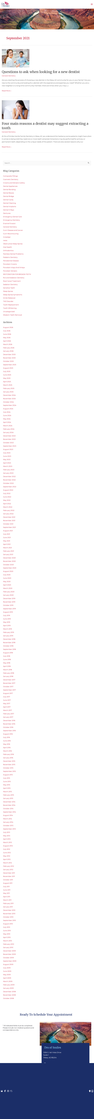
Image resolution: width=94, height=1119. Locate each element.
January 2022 (8, 514)
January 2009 (8, 988)
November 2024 (9, 399)
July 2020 (6, 575)
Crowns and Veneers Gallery (14, 183)
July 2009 (6, 968)
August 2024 (8, 409)
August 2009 (8, 964)
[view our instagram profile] (8, 1091)
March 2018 (7, 670)
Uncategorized (9, 311)
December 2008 (9, 991)
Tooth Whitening (10, 308)
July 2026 (6, 331)
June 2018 (7, 659)
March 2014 (7, 819)
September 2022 (9, 487)
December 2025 (9, 354)
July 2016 (6, 737)
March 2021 (7, 548)
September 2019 (9, 609)
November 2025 (9, 358)
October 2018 (8, 646)
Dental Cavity (8, 200)
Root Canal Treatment (12, 281)
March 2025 (7, 385)
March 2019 (7, 629)
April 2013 (7, 839)
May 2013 (6, 836)
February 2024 (8, 429)
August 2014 (8, 815)
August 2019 (8, 612)
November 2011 (9, 876)
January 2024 (8, 432)
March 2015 (7, 792)
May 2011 (6, 893)
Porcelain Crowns (10, 264)
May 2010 (6, 934)
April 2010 (7, 937)
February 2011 (8, 903)
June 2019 (7, 619)
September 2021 (9, 527)
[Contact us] (90, 1091)
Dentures (7, 213)
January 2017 (8, 717)
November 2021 (9, 520)
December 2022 (9, 476)
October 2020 (8, 565)
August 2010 (8, 924)
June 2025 (7, 375)
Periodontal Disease (11, 261)
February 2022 (8, 510)
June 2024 (7, 415)
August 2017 (8, 693)
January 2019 (8, 636)
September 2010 (9, 920)
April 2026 (7, 341)
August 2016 (8, 734)
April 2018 (7, 666)
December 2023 (9, 436)
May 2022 (6, 500)
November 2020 (9, 561)
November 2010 (9, 914)
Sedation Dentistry (10, 284)
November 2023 (9, 439)
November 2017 (9, 683)
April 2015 (7, 788)
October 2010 (8, 917)
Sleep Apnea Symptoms (12, 295)
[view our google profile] (1, 1091)
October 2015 (8, 768)
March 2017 (7, 710)
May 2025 (6, 378)
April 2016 (7, 747)
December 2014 (9, 802)
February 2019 (8, 632)
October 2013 (8, 825)
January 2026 (8, 351)
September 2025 (9, 365)
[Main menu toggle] (91, 4)
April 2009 (7, 978)
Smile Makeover (9, 298)
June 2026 (7, 334)
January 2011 (8, 907)
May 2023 (6, 459)
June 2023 (7, 456)
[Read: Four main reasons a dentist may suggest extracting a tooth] (15, 110)
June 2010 (7, 930)
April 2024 (7, 422)
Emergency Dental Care (12, 217)
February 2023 (8, 470)
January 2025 (8, 392)
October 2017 (8, 686)
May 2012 (6, 856)
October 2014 (8, 808)
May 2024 (7, 419)
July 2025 (6, 371)
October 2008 (8, 998)
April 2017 (7, 707)
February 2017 (8, 714)
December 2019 (9, 598)
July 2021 (6, 534)
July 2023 (6, 453)
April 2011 (6, 897)
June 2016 (7, 741)
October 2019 (8, 605)
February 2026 (8, 348)
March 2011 (7, 900)
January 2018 (8, 676)
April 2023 (7, 463)
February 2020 (8, 592)
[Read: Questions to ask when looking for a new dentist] (15, 58)
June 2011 (6, 890)
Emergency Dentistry (11, 220)
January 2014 (8, 822)
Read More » (6, 91)
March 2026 (7, 344)
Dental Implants (9, 206)
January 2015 (8, 798)
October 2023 (8, 443)
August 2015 (8, 775)
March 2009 (7, 981)
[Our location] (92, 1091)
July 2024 (6, 412)
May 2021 (6, 541)
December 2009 (9, 951)
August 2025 (8, 368)
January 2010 (8, 947)
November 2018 (9, 642)
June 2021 (7, 537)
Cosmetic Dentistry (10, 179)
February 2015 (8, 795)
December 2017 (9, 680)
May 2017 (6, 703)
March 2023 (7, 466)
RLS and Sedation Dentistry (13, 278)
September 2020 (9, 568)
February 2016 (8, 754)
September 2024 (9, 405)
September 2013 (9, 829)
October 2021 (8, 524)
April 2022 (7, 504)
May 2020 (7, 581)
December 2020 (9, 558)
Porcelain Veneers (10, 271)
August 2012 (8, 846)
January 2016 (8, 758)
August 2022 (8, 490)
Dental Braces (8, 193)
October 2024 (8, 402)
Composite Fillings (10, 176)
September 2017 (9, 690)
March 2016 (7, 751)
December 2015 (9, 761)
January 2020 (8, 595)
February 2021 (8, 551)
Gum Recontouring (10, 234)
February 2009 (8, 985)
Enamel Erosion (9, 223)
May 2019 (6, 622)
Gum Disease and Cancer (13, 230)
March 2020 (7, 588)
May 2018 (6, 663)
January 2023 (8, 473)
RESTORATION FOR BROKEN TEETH (17, 274)
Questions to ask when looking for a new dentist (41, 72)
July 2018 (6, 656)
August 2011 (7, 883)
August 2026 (8, 327)
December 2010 (9, 910)
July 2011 (6, 886)
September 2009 (9, 961)
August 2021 (8, 531)
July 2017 (6, 697)
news (5, 240)
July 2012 (6, 849)
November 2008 (9, 995)
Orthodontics (8, 250)
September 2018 (9, 649)
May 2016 (6, 744)
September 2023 (9, 446)
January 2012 (8, 869)
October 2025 (8, 361)
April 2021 (7, 544)
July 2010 (6, 927)
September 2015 (9, 771)
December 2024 (9, 395)
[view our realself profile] (11, 1091)
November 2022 (9, 480)
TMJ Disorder (8, 301)
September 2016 (9, 731)
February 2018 (8, 673)
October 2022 (8, 483)
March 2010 (7, 941)
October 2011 (8, 880)
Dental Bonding (9, 189)
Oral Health (7, 247)
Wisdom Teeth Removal (12, 315)
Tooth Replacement (11, 305)
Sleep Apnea (8, 291)
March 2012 (7, 863)
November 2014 (9, 805)
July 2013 (6, 832)
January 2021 (8, 554)
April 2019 (7, 625)
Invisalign (7, 237)
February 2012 (8, 866)
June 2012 (7, 853)
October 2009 (8, 958)
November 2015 (9, 764)
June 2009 (7, 971)
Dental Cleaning (9, 203)
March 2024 (7, 426)
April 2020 (7, 585)
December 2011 (9, 873)
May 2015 (6, 785)
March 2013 (7, 842)
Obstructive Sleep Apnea (12, 244)
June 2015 (7, 781)
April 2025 (7, 382)
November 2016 (9, 724)
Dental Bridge (8, 196)
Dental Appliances (10, 186)
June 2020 (7, 578)
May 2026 (6, 338)
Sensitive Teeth (9, 288)
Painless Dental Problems (13, 254)
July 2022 (6, 493)
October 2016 (8, 727)
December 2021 (9, 517)
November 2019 (9, 602)
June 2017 (7, 700)
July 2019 (6, 615)
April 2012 (7, 859)
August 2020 (8, 571)
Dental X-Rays (8, 210)
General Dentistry (9, 76)
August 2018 (8, 653)
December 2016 (9, 720)
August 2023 (8, 449)
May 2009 (7, 975)
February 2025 (8, 388)
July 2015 (6, 778)
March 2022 (7, 507)
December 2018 (9, 639)
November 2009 (9, 954)
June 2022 (7, 497)
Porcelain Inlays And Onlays (14, 267)
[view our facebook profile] (5, 1091)
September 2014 (9, 812)
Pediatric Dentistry (10, 257)
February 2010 (8, 944)
